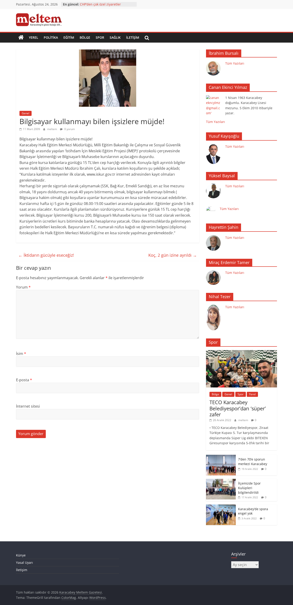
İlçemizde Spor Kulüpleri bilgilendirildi (249, 487)
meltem (52, 129)
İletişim (132, 37)
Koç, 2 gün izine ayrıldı (172, 255)
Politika (51, 37)
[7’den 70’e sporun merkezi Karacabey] (221, 457)
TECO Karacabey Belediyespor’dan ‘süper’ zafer (237, 408)
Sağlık (115, 37)
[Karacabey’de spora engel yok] (221, 507)
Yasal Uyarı (24, 562)
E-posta (24, 379)
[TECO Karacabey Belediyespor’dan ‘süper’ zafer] (241, 352)
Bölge (85, 37)
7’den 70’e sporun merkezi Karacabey (252, 461)
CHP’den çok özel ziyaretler (100, 4)
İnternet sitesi (28, 406)
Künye (21, 555)
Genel (25, 113)
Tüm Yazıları (234, 63)
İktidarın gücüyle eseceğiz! (46, 255)
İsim (21, 353)
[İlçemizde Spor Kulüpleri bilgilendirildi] (221, 481)
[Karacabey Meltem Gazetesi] (21, 37)
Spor (100, 37)
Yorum (23, 287)
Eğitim (68, 37)
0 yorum (69, 129)
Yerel (33, 37)
